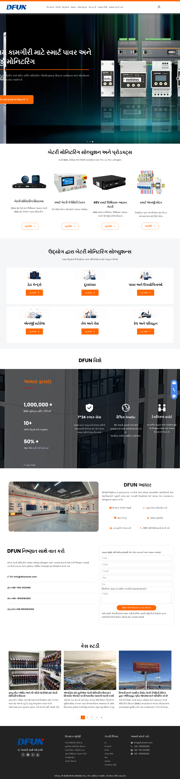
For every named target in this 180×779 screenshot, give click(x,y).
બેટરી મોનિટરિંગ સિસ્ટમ (73, 742)
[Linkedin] (28, 755)
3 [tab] (92, 141)
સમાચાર (107, 761)
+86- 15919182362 (141, 753)
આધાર (73, 7)
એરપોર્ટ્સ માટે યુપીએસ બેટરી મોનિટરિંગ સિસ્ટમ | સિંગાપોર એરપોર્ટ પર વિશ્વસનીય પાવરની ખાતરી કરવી (89, 694)
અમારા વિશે (102, 7)
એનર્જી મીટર (70, 757)
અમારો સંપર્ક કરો (116, 7)
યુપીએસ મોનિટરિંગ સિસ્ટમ (75, 746)
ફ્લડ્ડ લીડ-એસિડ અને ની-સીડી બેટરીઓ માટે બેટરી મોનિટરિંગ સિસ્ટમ (33, 694)
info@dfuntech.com (143, 742)
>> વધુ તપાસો (29, 465)
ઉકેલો (58, 7)
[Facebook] (23, 755)
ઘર (105, 742)
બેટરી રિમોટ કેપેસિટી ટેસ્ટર (75, 750)
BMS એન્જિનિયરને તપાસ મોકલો (136, 607)
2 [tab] (90, 141)
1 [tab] (87, 141)
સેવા (106, 757)
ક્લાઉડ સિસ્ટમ (70, 761)
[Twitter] (33, 755)
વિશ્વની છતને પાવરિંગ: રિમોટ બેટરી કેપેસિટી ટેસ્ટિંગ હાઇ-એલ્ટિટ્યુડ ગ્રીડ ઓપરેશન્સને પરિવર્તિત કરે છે (143, 694)
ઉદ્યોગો (65, 7)
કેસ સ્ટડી (92, 7)
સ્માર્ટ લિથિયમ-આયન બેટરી (75, 753)
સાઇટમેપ (122, 776)
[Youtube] (38, 755)
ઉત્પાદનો (50, 7)
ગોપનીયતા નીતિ (110, 764)
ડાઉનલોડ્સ (82, 7)
